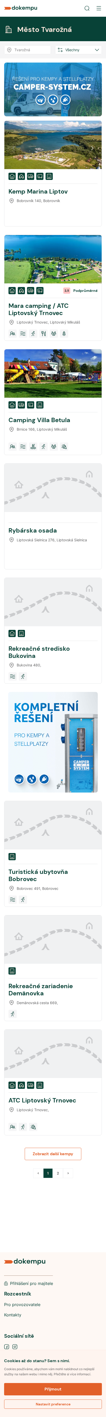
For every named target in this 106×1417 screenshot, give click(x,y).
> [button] (68, 1173)
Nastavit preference (53, 1404)
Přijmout (53, 1389)
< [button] (38, 1173)
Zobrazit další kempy (53, 1154)
